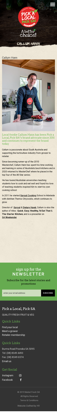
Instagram (7, 375)
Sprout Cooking (28, 195)
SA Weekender (9, 217)
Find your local (10, 327)
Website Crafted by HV (28, 406)
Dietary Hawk (29, 207)
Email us (6, 361)
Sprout (17, 207)
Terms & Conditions (29, 400)
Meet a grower (10, 331)
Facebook (7, 379)
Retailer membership (13, 335)
